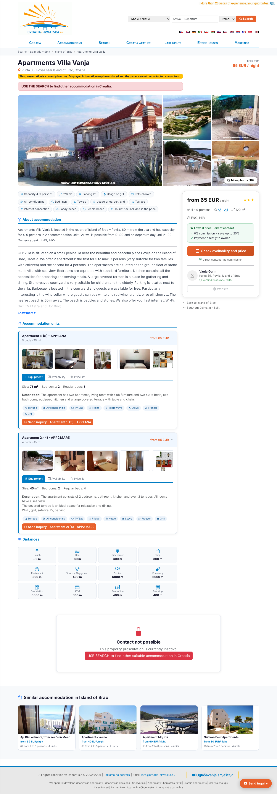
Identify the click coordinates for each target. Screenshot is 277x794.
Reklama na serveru (117, 774)
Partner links (118, 787)
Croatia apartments (195, 782)
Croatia (35, 43)
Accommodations (69, 43)
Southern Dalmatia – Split (34, 51)
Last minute (172, 43)
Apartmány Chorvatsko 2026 (165, 782)
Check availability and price (223, 251)
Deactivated (101, 787)
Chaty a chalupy (218, 782)
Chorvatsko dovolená (117, 782)
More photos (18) (242, 180)
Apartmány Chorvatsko (140, 787)
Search (247, 19)
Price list (79, 377)
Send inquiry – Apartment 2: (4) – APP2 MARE (61, 527)
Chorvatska (139, 782)
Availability (58, 377)
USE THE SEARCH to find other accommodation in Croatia (66, 86)
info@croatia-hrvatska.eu (158, 774)
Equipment (35, 377)
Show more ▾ (26, 313)
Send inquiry (258, 783)
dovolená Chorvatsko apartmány (83, 782)
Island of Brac (63, 51)
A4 (226, 209)
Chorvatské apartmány (169, 787)
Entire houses (207, 43)
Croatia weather (138, 43)
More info (242, 43)
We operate (56, 782)
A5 (220, 209)
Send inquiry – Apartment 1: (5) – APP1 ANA (59, 422)
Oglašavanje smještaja (214, 775)
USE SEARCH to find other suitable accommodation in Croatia (138, 656)
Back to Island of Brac (201, 302)
